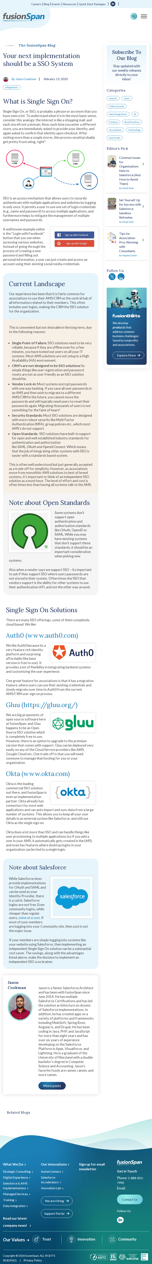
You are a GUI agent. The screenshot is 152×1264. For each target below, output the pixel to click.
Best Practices (132, 122)
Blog (46, 4)
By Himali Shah (126, 188)
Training (8, 1200)
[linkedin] (112, 3)
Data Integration (14, 1206)
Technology (134, 129)
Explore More (126, 355)
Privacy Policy (33, 1260)
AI (135, 114)
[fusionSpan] (24, 17)
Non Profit (114, 137)
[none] (144, 1244)
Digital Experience (15, 1177)
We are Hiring (55, 1201)
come (22, 918)
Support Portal (54, 1213)
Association (115, 129)
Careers (36, 4)
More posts (52, 1085)
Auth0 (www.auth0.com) (42, 635)
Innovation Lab (51, 1188)
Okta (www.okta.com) (38, 774)
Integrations (11, 87)
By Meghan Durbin (128, 255)
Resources (69, 4)
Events (56, 4)
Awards (113, 98)
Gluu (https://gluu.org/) (41, 705)
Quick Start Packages (92, 4)
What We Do (13, 1164)
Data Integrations (118, 114)
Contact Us (130, 1199)
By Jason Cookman (23, 79)
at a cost (33, 918)
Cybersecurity (116, 106)
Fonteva (113, 122)
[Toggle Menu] (144, 16)
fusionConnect (51, 1171)
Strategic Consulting (17, 1171)
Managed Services (15, 1194)
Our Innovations (54, 1164)
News (127, 98)
